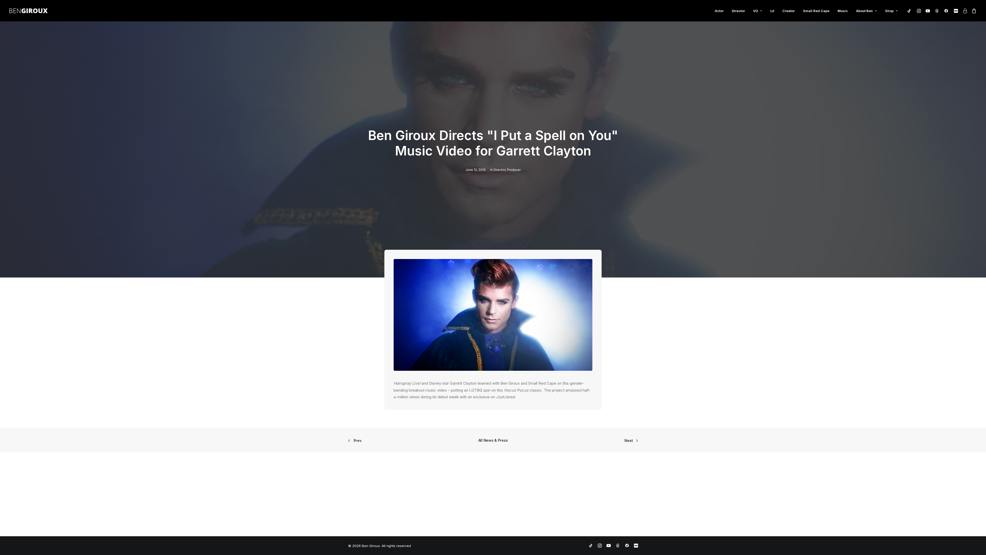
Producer (514, 170)
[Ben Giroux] (28, 11)
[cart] (973, 12)
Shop (889, 11)
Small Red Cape (816, 11)
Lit (772, 11)
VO (755, 11)
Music (843, 11)
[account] (964, 11)
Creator (788, 11)
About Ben (864, 11)
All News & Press (493, 440)
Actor (719, 11)
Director (738, 11)
